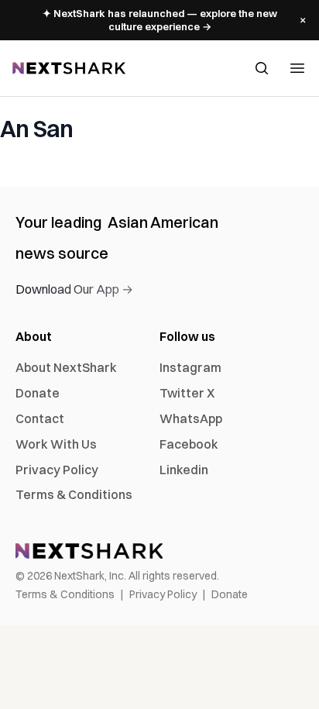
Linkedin (184, 469)
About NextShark (66, 367)
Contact (39, 418)
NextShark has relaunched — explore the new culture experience (160, 20)
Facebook (189, 444)
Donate (37, 393)
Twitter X (187, 393)
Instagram (190, 367)
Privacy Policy (56, 469)
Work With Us (56, 444)
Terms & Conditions (73, 494)
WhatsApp (191, 418)
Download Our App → (74, 289)
